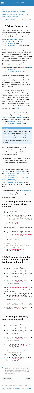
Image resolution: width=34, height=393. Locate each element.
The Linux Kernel (18, 2)
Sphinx (10, 388)
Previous (8, 378)
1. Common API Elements (9, 19)
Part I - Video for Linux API (10, 16)
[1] (18, 108)
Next (27, 378)
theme (19, 388)
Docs (3, 9)
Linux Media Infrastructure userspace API (14, 14)
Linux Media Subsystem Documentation (13, 11)
